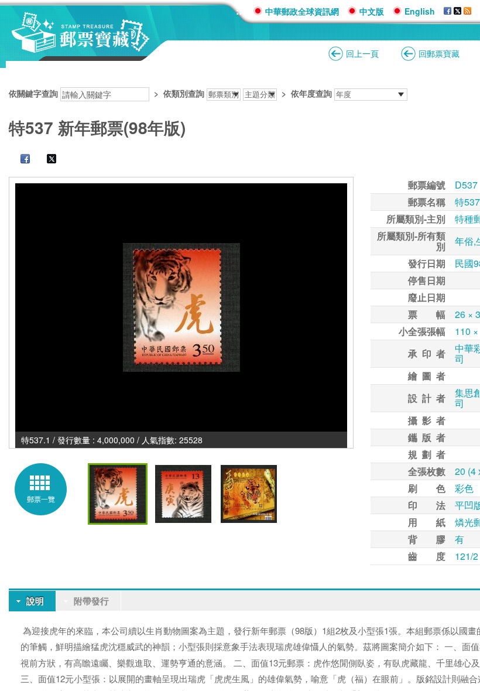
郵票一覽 (41, 499)
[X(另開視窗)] (457, 11)
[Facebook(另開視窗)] (447, 11)
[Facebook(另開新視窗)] (19, 160)
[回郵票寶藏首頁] (81, 47)
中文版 (371, 11)
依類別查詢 (183, 93)
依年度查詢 (311, 93)
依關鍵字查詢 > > (170, 93)
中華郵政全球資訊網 (302, 11)
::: (240, 11)
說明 (35, 600)
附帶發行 (91, 600)
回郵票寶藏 (439, 53)
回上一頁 (362, 53)
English (419, 11)
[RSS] (467, 11)
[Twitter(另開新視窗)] (45, 160)
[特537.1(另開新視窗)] (181, 307)
